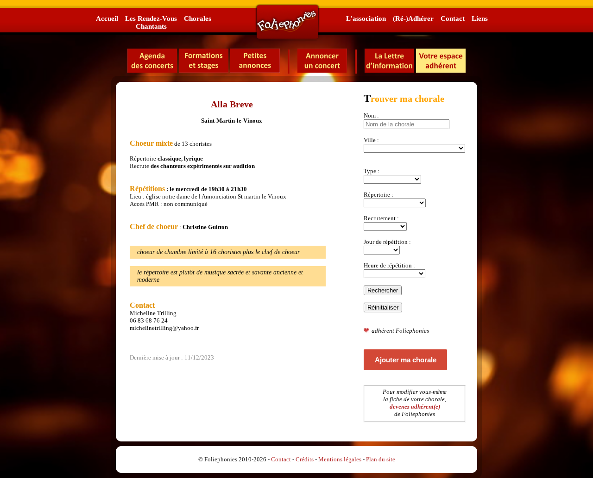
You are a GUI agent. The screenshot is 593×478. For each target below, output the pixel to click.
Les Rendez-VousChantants (151, 22)
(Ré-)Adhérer (413, 18)
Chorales (197, 18)
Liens (480, 18)
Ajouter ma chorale (405, 360)
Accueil (107, 18)
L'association (366, 18)
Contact (453, 18)
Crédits (305, 459)
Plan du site (380, 459)
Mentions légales (339, 459)
